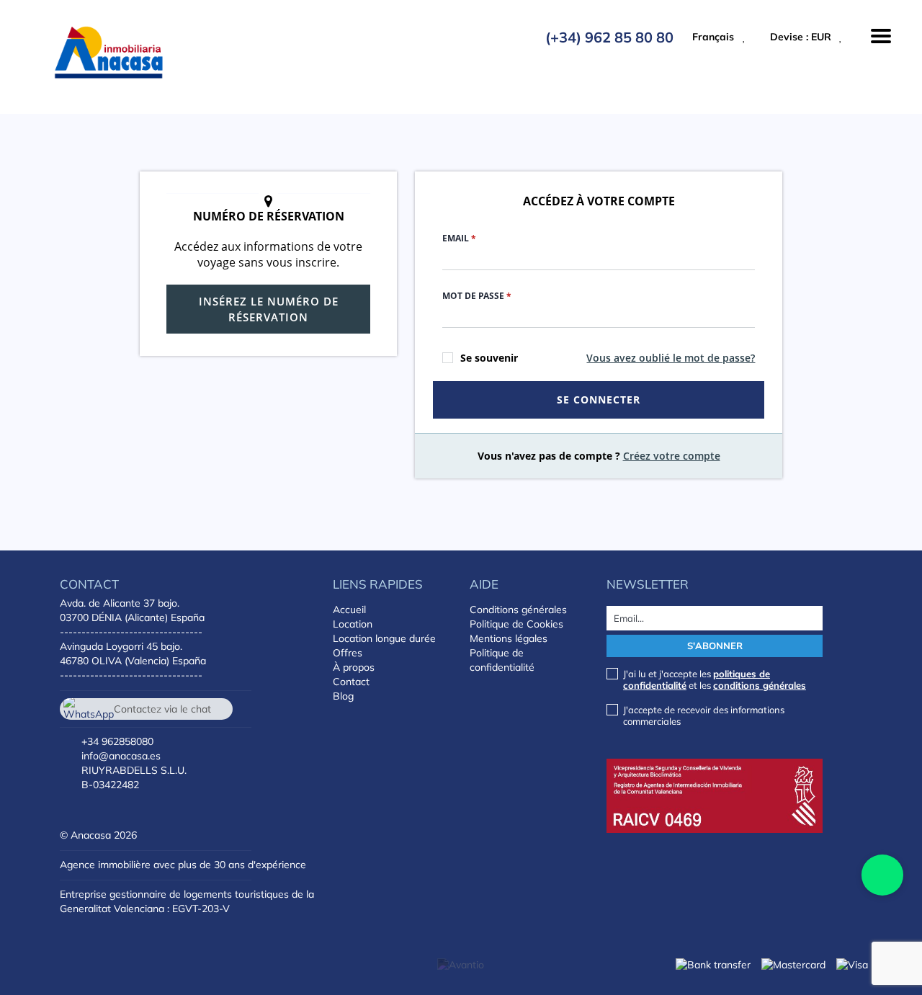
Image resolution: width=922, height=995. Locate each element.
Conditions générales (518, 609)
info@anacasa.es (121, 755)
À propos (354, 667)
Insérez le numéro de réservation (269, 309)
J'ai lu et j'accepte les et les (714, 679)
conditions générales (759, 685)
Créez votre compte (671, 456)
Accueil (349, 609)
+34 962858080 (117, 741)
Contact (351, 681)
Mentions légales (508, 638)
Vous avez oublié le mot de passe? (670, 358)
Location (352, 623)
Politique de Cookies (516, 623)
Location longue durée (384, 638)
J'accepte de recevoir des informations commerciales (703, 715)
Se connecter (598, 399)
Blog (343, 696)
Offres (347, 652)
